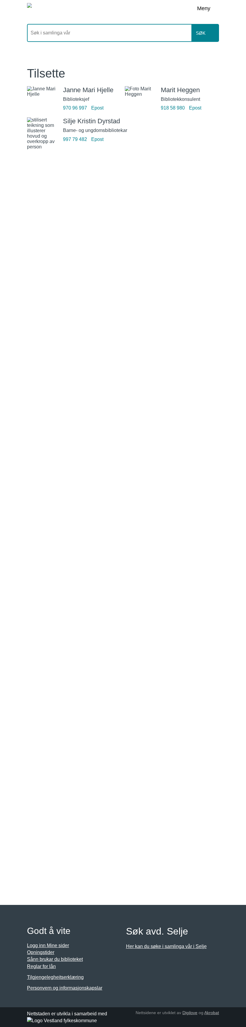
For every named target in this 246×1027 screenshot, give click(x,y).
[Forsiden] (88, 9)
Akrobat (211, 1012)
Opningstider (40, 952)
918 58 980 (173, 107)
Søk (201, 33)
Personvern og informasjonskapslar (64, 987)
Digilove (189, 1012)
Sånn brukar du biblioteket (55, 959)
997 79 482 (75, 139)
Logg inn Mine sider (48, 945)
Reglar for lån (41, 966)
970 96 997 (75, 107)
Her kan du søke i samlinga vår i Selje (166, 946)
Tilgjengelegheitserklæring (55, 977)
